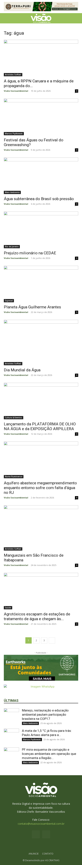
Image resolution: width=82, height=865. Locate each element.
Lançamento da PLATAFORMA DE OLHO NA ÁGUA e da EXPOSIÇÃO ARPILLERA (40, 426)
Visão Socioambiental (16, 90)
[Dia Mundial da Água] (41, 342)
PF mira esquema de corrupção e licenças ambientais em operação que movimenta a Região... (49, 754)
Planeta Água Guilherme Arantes (32, 307)
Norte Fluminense (13, 476)
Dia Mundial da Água (22, 370)
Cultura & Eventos (13, 417)
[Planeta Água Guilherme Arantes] (41, 284)
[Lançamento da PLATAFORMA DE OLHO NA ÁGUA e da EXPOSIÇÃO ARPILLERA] (41, 401)
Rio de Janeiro (12, 246)
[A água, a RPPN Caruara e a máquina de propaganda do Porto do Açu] (41, 58)
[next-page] (52, 640)
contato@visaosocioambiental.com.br (41, 823)
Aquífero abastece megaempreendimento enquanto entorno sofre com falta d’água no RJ (40, 488)
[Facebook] (36, 834)
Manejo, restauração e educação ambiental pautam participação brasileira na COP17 (45, 714)
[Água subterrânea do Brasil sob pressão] (41, 176)
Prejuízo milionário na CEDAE (30, 253)
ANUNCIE (34, 853)
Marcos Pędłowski (14, 133)
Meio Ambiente (12, 192)
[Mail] (46, 834)
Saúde (8, 607)
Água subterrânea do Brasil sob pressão (39, 199)
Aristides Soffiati (13, 74)
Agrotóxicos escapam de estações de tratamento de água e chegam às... (37, 616)
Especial (9, 300)
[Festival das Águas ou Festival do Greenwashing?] (41, 117)
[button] (6, 18)
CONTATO (47, 853)
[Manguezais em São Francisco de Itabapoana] (41, 528)
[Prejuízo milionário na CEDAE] (41, 230)
